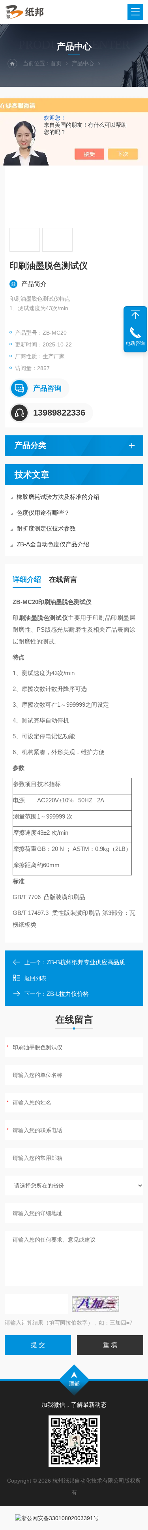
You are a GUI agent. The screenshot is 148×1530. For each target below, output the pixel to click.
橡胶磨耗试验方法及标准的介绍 (58, 496)
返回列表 (35, 978)
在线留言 (63, 579)
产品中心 (83, 63)
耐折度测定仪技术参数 (46, 528)
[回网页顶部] (135, 315)
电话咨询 (135, 343)
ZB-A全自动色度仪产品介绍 (53, 544)
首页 (56, 63)
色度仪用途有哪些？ (43, 512)
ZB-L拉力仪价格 (68, 993)
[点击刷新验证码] (95, 1304)
